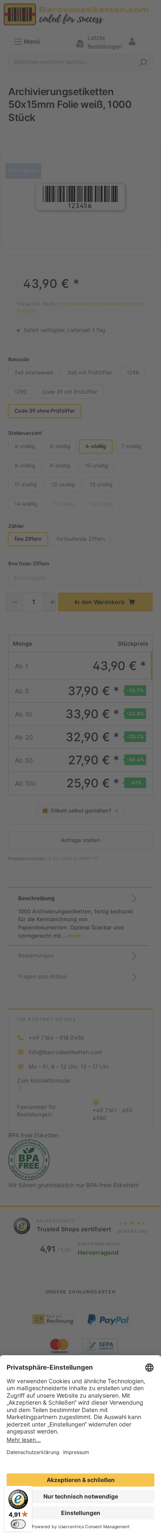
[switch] (18, 1524)
